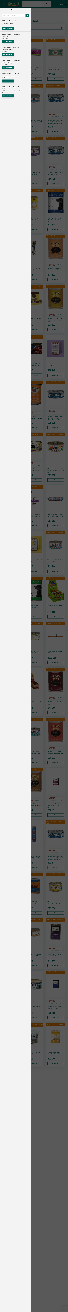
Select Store (8, 28)
